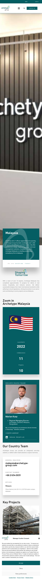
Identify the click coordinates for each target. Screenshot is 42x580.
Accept (21, 563)
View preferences (21, 574)
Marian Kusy (11, 416)
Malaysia (8, 486)
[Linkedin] (6, 437)
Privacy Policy (20, 577)
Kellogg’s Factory (15, 530)
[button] (39, 538)
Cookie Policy (12, 577)
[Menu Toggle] (19, 8)
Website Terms (29, 577)
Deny (21, 568)
